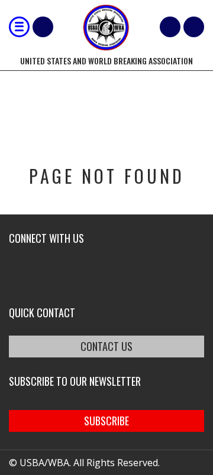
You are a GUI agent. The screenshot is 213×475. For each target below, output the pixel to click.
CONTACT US (106, 346)
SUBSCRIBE (106, 420)
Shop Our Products (43, 27)
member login (193, 27)
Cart (170, 27)
